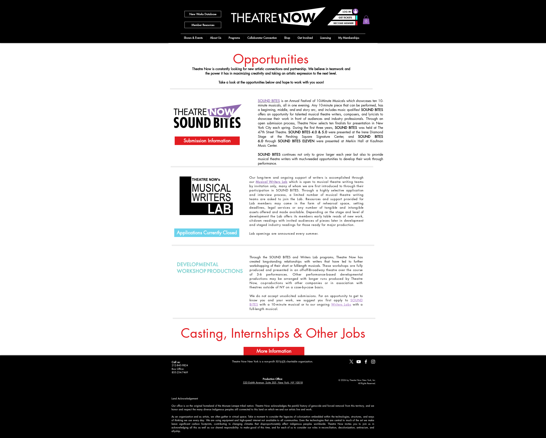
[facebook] (366, 361)
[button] (366, 20)
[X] (351, 361)
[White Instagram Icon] (373, 361)
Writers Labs (341, 304)
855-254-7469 (180, 372)
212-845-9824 (180, 365)
